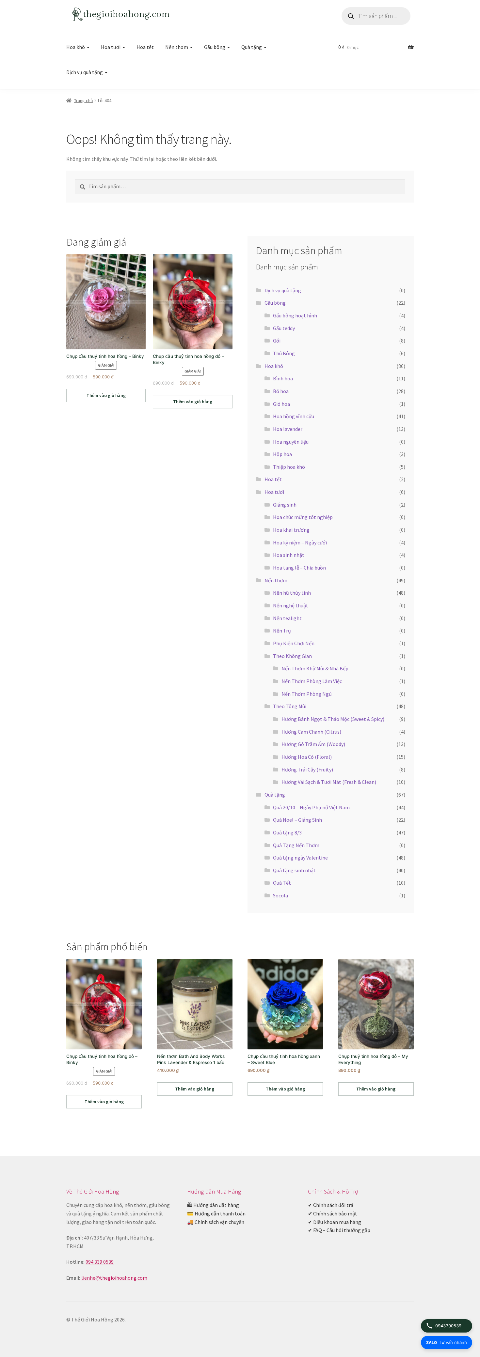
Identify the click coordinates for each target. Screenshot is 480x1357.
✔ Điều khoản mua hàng (334, 1222)
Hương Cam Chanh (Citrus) (311, 731)
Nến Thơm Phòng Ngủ (306, 694)
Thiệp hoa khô (289, 467)
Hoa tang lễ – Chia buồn (299, 567)
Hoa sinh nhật (288, 555)
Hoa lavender (287, 429)
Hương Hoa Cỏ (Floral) (306, 757)
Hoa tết (145, 47)
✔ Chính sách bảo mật (332, 1213)
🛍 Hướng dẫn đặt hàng (213, 1205)
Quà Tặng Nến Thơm (296, 845)
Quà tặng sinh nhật (294, 870)
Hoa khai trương (291, 529)
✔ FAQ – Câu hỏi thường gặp (339, 1230)
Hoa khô (75, 47)
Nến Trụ (282, 630)
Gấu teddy (284, 328)
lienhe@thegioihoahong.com (114, 1277)
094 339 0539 (100, 1261)
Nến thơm (176, 47)
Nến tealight (287, 618)
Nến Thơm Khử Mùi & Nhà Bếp (314, 668)
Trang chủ (83, 100)
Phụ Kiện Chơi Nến (293, 643)
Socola (280, 895)
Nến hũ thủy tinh (292, 592)
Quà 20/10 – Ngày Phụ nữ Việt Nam (311, 807)
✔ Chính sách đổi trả (330, 1205)
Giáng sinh (284, 504)
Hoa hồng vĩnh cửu (293, 416)
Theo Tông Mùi (289, 706)
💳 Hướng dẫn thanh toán (216, 1213)
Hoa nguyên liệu (291, 441)
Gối (276, 340)
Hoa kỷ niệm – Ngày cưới (300, 542)
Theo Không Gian (292, 656)
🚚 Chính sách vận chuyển (215, 1222)
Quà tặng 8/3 (287, 832)
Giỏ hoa (281, 404)
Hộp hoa (282, 454)
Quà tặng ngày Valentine (300, 857)
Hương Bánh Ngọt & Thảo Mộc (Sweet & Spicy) (332, 719)
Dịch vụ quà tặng (84, 72)
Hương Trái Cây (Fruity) (307, 769)
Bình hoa (283, 378)
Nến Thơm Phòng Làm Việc (311, 681)
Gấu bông (214, 47)
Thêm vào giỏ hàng (106, 395)
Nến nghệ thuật (290, 605)
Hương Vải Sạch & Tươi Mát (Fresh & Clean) (328, 782)
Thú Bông (284, 353)
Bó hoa (281, 391)
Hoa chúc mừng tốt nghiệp (303, 517)
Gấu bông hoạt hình (295, 315)
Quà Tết (282, 882)
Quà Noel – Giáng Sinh (297, 819)
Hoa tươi (110, 47)
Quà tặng (251, 47)
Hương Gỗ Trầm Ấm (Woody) (313, 744)
